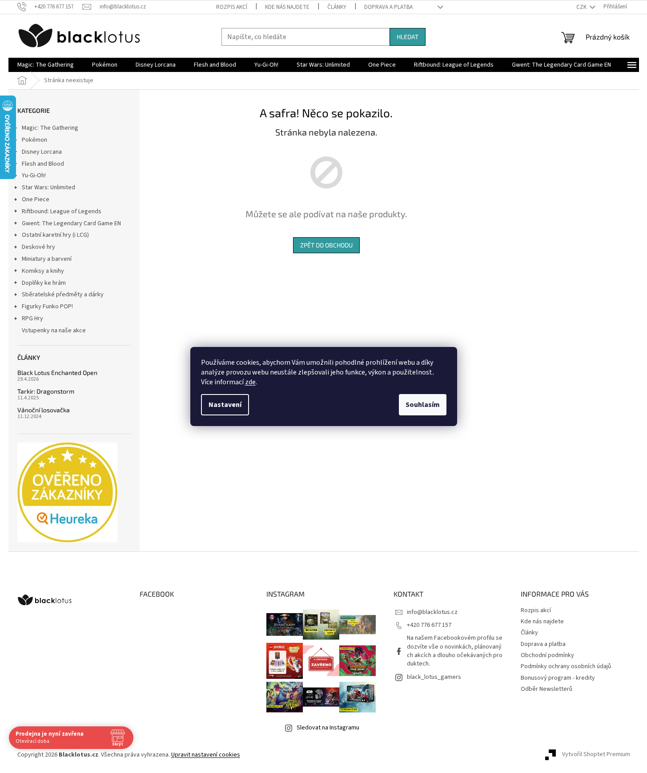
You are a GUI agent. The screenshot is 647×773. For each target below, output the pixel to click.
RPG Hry (32, 318)
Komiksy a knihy (43, 271)
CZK (582, 7)
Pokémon (34, 139)
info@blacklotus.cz (432, 612)
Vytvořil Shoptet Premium (596, 754)
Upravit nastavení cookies (205, 754)
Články (336, 7)
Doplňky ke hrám (44, 283)
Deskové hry (38, 247)
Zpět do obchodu (326, 245)
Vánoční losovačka (43, 409)
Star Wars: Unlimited (48, 187)
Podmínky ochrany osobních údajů (566, 666)
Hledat (407, 36)
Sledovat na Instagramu (328, 727)
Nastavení (225, 405)
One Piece (35, 199)
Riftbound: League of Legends (61, 211)
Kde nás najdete (287, 7)
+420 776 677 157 (429, 625)
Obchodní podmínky (547, 655)
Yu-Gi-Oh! (34, 175)
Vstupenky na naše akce (54, 330)
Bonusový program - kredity (558, 677)
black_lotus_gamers (434, 677)
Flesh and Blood (43, 163)
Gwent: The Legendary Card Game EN (71, 223)
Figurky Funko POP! (47, 306)
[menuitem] (45, 65)
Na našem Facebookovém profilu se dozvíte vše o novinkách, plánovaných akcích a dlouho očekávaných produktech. (454, 651)
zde (250, 382)
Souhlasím (423, 405)
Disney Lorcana (42, 151)
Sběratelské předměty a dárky (63, 294)
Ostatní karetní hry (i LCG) (55, 235)
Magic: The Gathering (50, 128)
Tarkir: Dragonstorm (45, 391)
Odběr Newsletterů (546, 689)
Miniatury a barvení (47, 259)
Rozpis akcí (231, 7)
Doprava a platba (388, 7)
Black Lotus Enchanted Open (57, 372)
